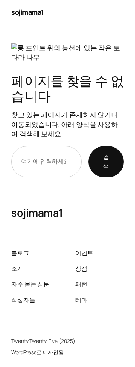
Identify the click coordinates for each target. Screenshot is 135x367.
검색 (106, 162)
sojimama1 (27, 12)
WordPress (23, 352)
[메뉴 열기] (119, 12)
